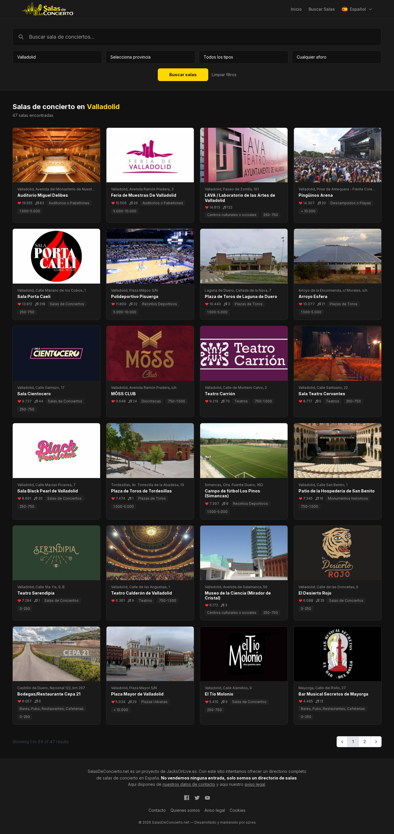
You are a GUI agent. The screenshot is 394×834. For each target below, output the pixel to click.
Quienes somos (185, 810)
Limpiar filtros (224, 74)
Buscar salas (183, 74)
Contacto (157, 810)
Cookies (237, 810)
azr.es (251, 822)
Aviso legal (214, 810)
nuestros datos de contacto (189, 784)
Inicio (296, 9)
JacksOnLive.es (182, 771)
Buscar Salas (322, 9)
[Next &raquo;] (376, 741)
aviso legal (255, 784)
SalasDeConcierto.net (108, 771)
